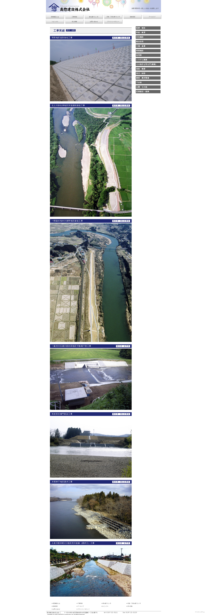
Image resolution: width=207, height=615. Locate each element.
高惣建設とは (55, 16)
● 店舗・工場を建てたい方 (133, 603)
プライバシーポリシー (113, 21)
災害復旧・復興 (142, 91)
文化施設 (140, 37)
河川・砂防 (140, 73)
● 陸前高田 (55, 606)
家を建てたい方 (93, 16)
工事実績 (74, 16)
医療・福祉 (140, 28)
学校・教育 (140, 32)
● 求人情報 (129, 606)
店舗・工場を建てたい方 (113, 16)
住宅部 (139, 55)
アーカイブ (152, 16)
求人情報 (74, 21)
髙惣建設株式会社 (53, 612)
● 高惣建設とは (56, 603)
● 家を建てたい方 (106, 603)
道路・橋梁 (140, 69)
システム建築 (141, 60)
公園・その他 (141, 87)
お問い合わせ (94, 21)
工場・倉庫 (140, 46)
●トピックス (105, 606)
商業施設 (140, 51)
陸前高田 (132, 16)
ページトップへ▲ (200, 612)
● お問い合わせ (56, 609)
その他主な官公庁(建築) (146, 64)
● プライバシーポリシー (83, 609)
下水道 (139, 82)
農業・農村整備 (142, 78)
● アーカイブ (80, 606)
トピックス (55, 21)
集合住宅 (140, 41)
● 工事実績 (80, 603)
